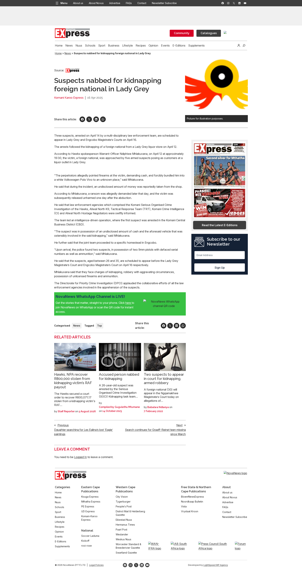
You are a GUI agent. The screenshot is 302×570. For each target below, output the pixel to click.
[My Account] (239, 45)
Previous (63, 425)
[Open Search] (244, 45)
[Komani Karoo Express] (72, 70)
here (128, 303)
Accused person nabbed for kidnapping (119, 376)
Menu (63, 3)
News (67, 53)
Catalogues (209, 33)
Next (179, 425)
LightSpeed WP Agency (215, 565)
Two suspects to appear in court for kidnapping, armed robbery (164, 378)
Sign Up (220, 267)
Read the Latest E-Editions (220, 225)
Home (58, 53)
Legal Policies (96, 565)
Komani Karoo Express (69, 97)
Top (99, 325)
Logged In (80, 457)
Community (181, 33)
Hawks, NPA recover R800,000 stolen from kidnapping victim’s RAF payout (73, 380)
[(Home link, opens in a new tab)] (70, 475)
